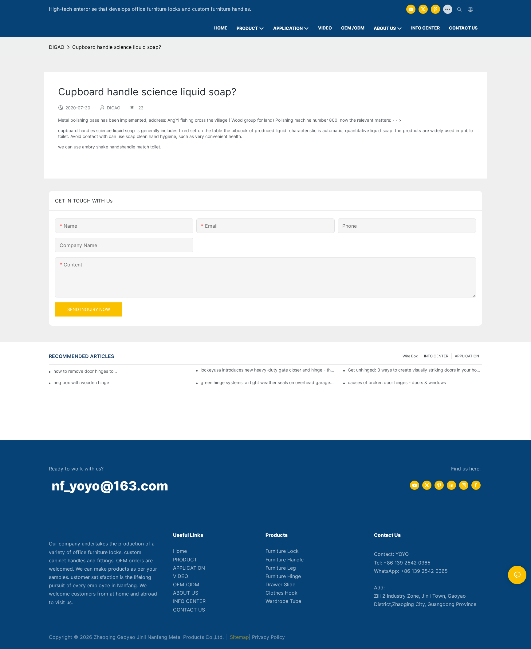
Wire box (410, 356)
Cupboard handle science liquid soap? (116, 47)
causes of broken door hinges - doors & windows (397, 382)
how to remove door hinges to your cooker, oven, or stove (85, 371)
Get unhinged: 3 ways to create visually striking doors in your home (415, 369)
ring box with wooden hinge (81, 382)
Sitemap (238, 637)
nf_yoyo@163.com (110, 486)
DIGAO (56, 47)
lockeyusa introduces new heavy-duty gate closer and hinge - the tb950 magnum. (268, 369)
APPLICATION (467, 356)
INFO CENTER (436, 356)
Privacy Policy (268, 637)
